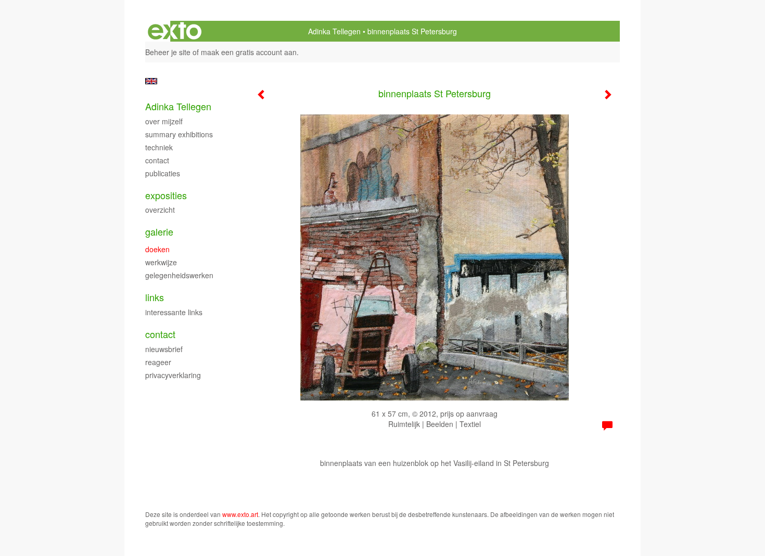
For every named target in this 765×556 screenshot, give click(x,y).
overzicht (160, 209)
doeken (157, 249)
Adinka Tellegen (334, 31)
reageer (158, 362)
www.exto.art (240, 514)
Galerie (159, 231)
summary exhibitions (179, 134)
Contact (160, 334)
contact (157, 160)
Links (154, 297)
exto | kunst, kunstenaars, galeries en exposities (174, 31)
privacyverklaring (173, 375)
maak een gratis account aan (249, 52)
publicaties (162, 173)
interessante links (173, 312)
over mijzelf (164, 121)
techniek (159, 147)
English (151, 81)
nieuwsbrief (164, 349)
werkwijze (161, 262)
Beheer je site (167, 52)
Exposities (166, 195)
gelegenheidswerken (179, 275)
